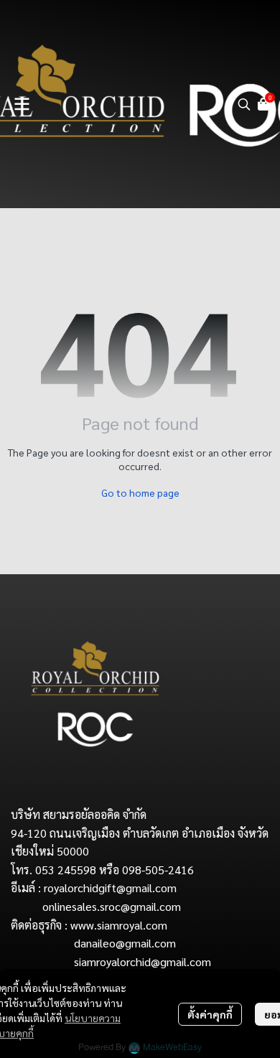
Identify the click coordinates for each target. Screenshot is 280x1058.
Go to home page (140, 492)
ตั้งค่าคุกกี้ (210, 1014)
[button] (244, 104)
